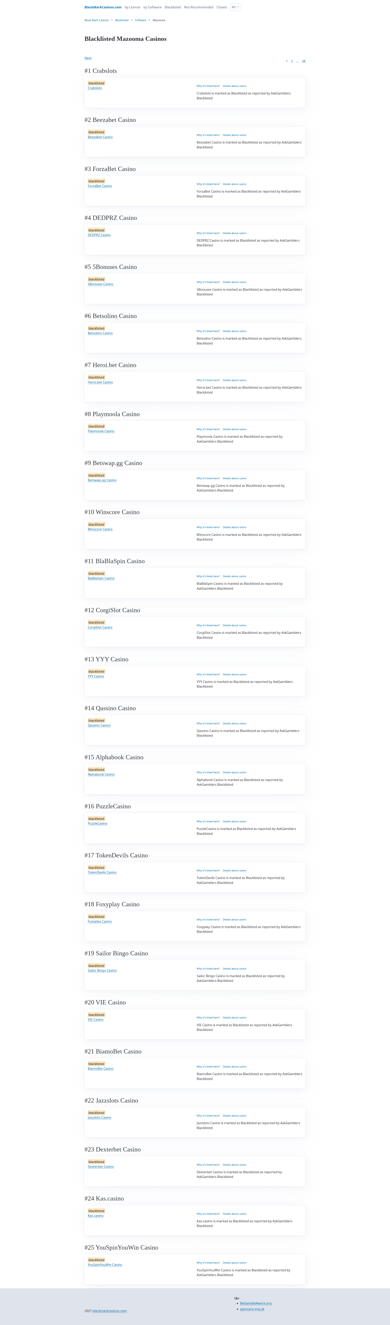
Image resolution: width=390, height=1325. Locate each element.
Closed (222, 7)
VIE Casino (95, 1019)
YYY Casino (96, 676)
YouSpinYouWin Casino (105, 1265)
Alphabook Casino (101, 774)
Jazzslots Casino (99, 1117)
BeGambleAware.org (256, 1303)
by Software (153, 7)
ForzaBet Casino (100, 186)
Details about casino (234, 86)
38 (303, 61)
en (234, 7)
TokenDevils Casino (102, 872)
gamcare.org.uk (252, 1309)
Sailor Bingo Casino (102, 970)
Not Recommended (198, 7)
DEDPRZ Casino (99, 235)
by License (132, 7)
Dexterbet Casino (101, 1166)
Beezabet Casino (100, 137)
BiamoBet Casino (100, 1068)
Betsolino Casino (100, 333)
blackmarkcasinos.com (110, 1311)
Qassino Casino (99, 725)
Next (88, 58)
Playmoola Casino (101, 431)
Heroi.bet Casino (100, 382)
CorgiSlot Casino (100, 627)
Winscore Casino (100, 529)
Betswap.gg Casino (102, 480)
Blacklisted (173, 7)
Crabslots (95, 88)
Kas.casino (96, 1215)
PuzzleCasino (97, 823)
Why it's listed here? (208, 86)
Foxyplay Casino (100, 921)
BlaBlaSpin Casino (101, 578)
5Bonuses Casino (100, 284)
